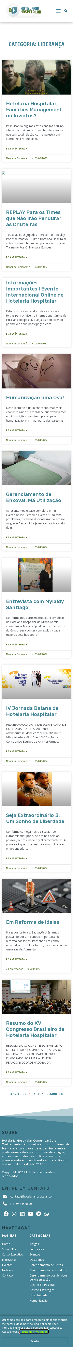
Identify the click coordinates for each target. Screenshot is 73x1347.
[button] (58, 11)
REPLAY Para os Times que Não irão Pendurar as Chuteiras (33, 218)
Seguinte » (55, 1094)
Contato (7, 1275)
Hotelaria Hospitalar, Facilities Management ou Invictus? (34, 110)
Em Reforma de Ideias (32, 922)
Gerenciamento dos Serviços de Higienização (48, 1277)
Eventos (7, 1265)
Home (6, 1244)
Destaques (37, 1260)
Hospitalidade (38, 1295)
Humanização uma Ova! (35, 397)
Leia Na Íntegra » (16, 148)
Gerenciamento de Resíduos (48, 1270)
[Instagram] (14, 1214)
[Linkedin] (22, 1214)
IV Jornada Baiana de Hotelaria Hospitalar (32, 711)
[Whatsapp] (47, 1214)
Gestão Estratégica (42, 1290)
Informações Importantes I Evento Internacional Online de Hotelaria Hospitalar (34, 292)
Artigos (34, 1244)
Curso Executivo (12, 1254)
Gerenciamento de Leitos (46, 1265)
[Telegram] (38, 1214)
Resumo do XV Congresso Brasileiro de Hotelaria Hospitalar (35, 1029)
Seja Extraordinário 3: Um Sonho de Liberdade (35, 818)
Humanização (39, 1300)
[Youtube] (30, 1214)
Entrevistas (9, 1260)
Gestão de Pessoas (42, 1285)
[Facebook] (6, 1214)
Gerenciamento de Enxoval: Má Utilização (33, 497)
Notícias (7, 1270)
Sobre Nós (9, 1249)
